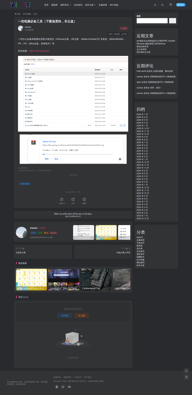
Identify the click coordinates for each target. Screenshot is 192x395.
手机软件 (140, 242)
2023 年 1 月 (142, 215)
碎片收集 (27, 13)
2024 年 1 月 (142, 184)
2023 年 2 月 (142, 212)
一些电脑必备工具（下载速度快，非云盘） (47, 21)
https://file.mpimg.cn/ (39, 50)
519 (34, 233)
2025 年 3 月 (142, 153)
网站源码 (140, 262)
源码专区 (140, 254)
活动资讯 (140, 251)
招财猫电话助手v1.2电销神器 (163, 76)
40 (41, 233)
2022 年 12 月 (143, 218)
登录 (66, 315)
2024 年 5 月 (142, 176)
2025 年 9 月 (142, 136)
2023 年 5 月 (142, 204)
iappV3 (140, 237)
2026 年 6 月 (142, 117)
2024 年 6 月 (142, 173)
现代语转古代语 (143, 52)
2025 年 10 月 (143, 133)
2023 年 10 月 (143, 193)
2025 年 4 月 (142, 150)
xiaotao (28, 26)
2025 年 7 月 (142, 142)
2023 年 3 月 (142, 209)
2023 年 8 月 (142, 198)
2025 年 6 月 (142, 145)
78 (47, 233)
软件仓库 (140, 265)
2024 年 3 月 (142, 179)
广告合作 (77, 377)
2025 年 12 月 (143, 128)
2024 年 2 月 (142, 181)
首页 (18, 13)
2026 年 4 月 (142, 122)
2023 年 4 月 (142, 207)
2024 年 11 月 (143, 164)
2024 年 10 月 (143, 167)
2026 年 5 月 (142, 119)
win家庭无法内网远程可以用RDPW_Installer (156, 40)
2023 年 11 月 (143, 190)
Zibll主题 (93, 381)
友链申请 (57, 377)
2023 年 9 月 (142, 195)
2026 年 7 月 (142, 114)
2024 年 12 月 (143, 162)
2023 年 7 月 (142, 201)
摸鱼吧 (140, 245)
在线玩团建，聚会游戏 (163, 71)
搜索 (139, 15)
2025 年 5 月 (142, 148)
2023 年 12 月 (143, 187)
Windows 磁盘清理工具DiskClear (151, 43)
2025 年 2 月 (142, 156)
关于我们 (88, 377)
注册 (83, 315)
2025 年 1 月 (142, 159)
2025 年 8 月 (142, 139)
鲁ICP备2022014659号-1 (77, 381)
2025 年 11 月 (143, 131)
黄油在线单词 (142, 46)
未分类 (140, 248)
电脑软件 (140, 256)
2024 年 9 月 (142, 170)
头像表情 (140, 239)
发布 (182, 5)
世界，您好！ (156, 87)
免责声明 (67, 377)
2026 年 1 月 (142, 125)
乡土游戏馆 (141, 49)
